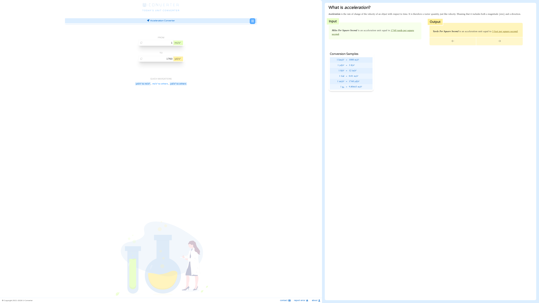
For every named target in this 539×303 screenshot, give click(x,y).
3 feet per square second (505, 31)
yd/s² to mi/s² (143, 83)
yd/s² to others (178, 83)
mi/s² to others (160, 83)
